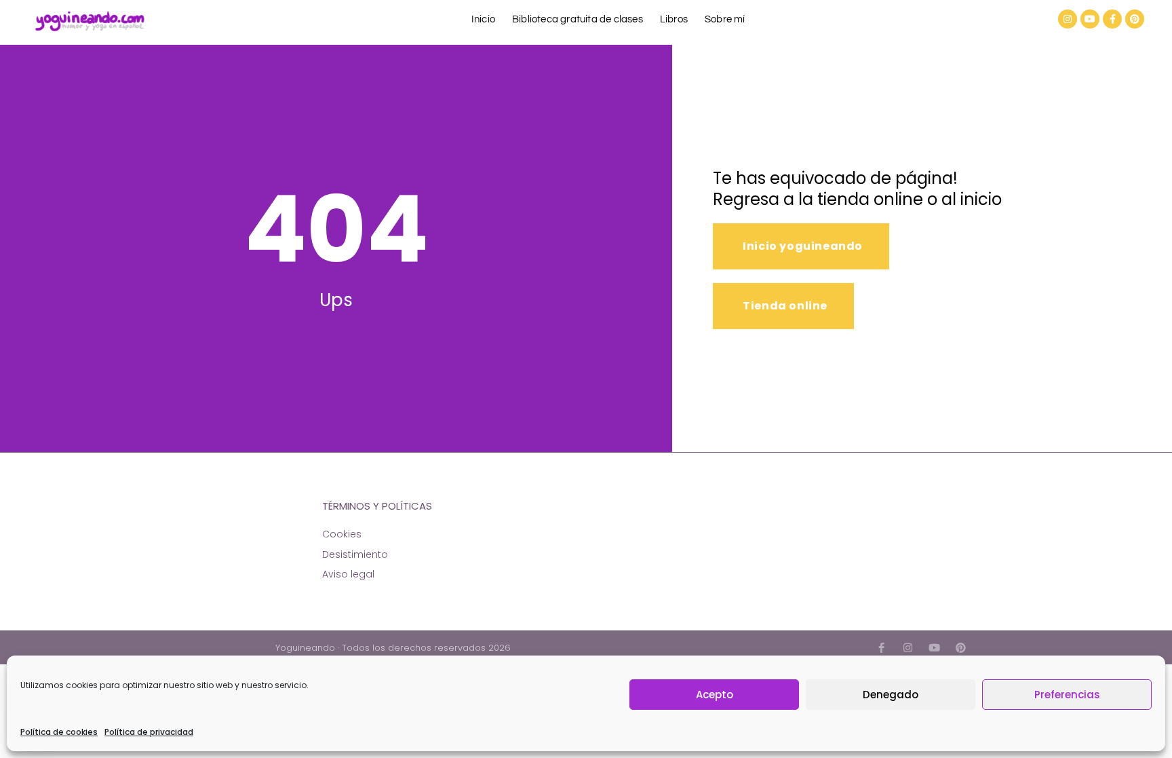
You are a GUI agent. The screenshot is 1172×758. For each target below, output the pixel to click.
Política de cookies (59, 732)
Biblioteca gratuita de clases (577, 19)
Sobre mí (725, 19)
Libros (674, 19)
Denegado (890, 694)
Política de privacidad (148, 732)
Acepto (714, 694)
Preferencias (1067, 694)
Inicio (483, 19)
